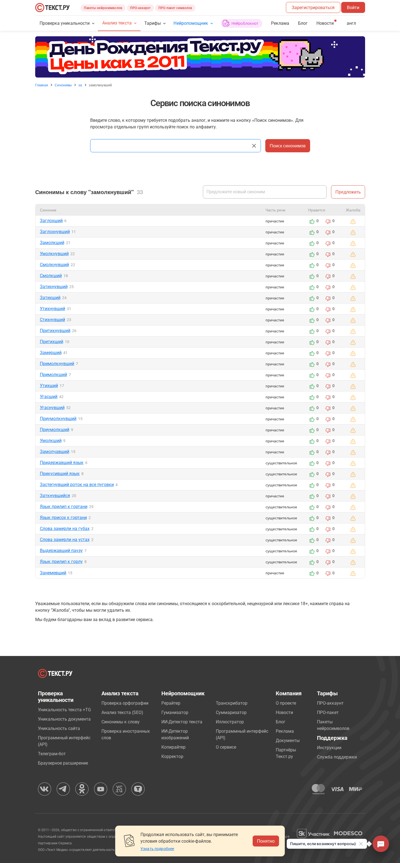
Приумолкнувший (58, 418)
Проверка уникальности (65, 23)
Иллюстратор (230, 721)
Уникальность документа (64, 719)
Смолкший (51, 275)
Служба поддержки (337, 757)
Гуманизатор (174, 712)
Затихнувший (54, 286)
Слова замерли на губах (65, 528)
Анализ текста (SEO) (122, 712)
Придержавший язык (62, 462)
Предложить (348, 192)
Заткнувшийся (55, 495)
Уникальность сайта (59, 728)
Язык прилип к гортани (63, 506)
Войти (353, 7)
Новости (284, 712)
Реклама (280, 23)
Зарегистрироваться (313, 7)
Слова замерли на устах (65, 539)
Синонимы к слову (120, 721)
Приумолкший (54, 429)
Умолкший (51, 440)
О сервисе (226, 747)
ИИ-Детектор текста (181, 721)
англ (351, 23)
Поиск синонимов (288, 145)
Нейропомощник (190, 23)
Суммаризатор (231, 712)
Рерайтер (170, 703)
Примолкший (53, 374)
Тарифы (152, 23)
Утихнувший (52, 308)
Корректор (172, 756)
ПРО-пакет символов (175, 8)
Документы (288, 740)
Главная (41, 85)
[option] (200, 57)
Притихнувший (55, 330)
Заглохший (51, 220)
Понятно (266, 841)
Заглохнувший (55, 231)
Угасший (48, 396)
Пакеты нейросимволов (103, 8)
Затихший (50, 297)
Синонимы (63, 85)
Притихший (51, 341)
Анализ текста (117, 23)
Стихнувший (52, 319)
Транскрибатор (231, 703)
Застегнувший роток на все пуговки (77, 484)
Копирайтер (173, 747)
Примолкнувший (57, 363)
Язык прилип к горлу (61, 561)
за (80, 85)
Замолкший (52, 242)
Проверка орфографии (124, 703)
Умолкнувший (54, 253)
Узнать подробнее (157, 849)
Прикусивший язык (60, 473)
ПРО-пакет (328, 712)
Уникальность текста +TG (64, 709)
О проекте (286, 703)
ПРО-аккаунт (140, 8)
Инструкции (329, 747)
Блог (303, 23)
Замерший (51, 352)
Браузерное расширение (63, 763)
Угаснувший (52, 407)
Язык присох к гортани (63, 517)
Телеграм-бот (52, 753)
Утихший (49, 385)
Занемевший (53, 572)
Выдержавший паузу (61, 550)
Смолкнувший (54, 264)
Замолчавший (54, 451)
